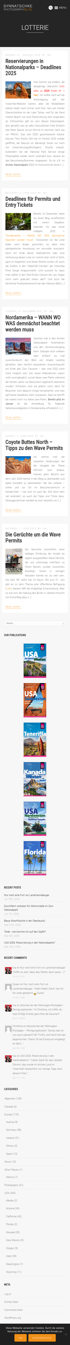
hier (35, 95)
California (11, 1216)
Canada (8, 1106)
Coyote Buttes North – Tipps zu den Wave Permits (34, 445)
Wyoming (11, 1272)
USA (6, 1193)
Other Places (11, 1169)
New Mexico (13, 1240)
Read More (13, 174)
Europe (8, 1114)
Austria (10, 1122)
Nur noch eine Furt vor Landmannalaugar (26, 895)
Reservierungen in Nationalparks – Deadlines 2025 (33, 67)
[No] (65, 1334)
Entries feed (11, 1301)
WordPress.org (12, 1317)
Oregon (10, 1248)
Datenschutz (42, 1337)
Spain (9, 1153)
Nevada (10, 1232)
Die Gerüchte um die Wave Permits (33, 537)
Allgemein (9, 1098)
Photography (11, 1185)
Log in (7, 1294)
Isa (49, 55)
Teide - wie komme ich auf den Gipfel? (25, 931)
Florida (9, 1224)
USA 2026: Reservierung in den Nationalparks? (29, 942)
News (7, 1161)
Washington (12, 1264)
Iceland (10, 1137)
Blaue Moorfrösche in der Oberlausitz (24, 920)
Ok (20, 1337)
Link (8, 588)
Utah (8, 1256)
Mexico (10, 1177)
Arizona (10, 1208)
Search (51, 8)
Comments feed (13, 1309)
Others (10, 1145)
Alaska (9, 1200)
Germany (11, 1129)
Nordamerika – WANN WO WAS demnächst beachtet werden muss (33, 323)
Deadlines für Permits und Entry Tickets (32, 202)
